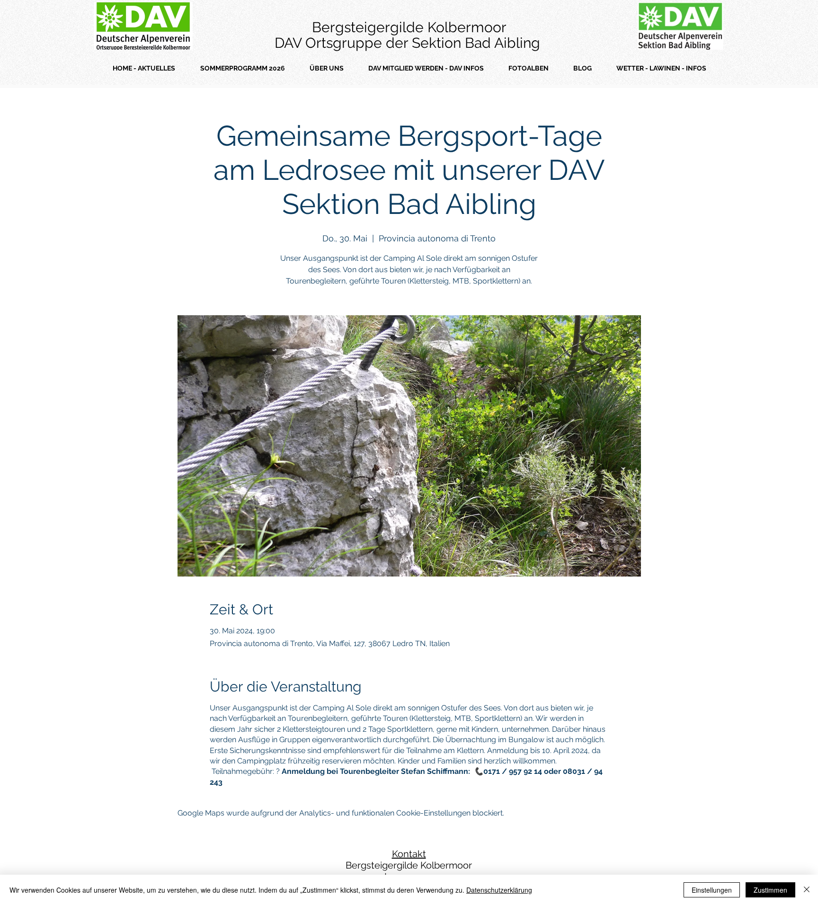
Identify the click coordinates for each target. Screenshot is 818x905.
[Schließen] (806, 889)
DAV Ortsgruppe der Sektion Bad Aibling (409, 43)
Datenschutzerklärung (499, 890)
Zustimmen (770, 890)
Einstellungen (712, 890)
